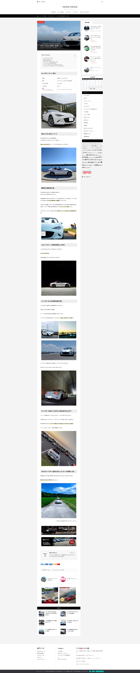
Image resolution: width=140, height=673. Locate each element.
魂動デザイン (89, 167)
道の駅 (86, 167)
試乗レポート (91, 165)
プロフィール (72, 552)
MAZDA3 (84, 145)
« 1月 (90, 88)
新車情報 (85, 125)
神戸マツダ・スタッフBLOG (88, 128)
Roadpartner (39, 657)
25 (98, 85)
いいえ (93, 671)
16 (92, 83)
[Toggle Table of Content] (74, 55)
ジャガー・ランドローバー (41, 659)
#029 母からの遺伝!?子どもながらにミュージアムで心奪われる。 (96, 37)
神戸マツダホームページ (41, 651)
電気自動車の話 (86, 136)
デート (94, 148)
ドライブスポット (88, 150)
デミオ (92, 148)
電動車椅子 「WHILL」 (87, 133)
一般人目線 (99, 152)
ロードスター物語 (54, 47)
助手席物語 (86, 122)
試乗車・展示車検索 (40, 653)
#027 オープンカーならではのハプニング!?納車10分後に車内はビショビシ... (96, 58)
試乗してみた (86, 165)
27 (83, 86)
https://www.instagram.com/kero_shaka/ (64, 89)
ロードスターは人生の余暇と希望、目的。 (50, 63)
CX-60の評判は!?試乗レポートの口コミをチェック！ (85, 655)
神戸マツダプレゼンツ (92, 160)
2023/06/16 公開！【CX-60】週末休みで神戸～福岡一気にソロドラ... (96, 28)
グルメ (87, 148)
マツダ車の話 (86, 111)
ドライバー (98, 148)
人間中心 (96, 155)
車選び (83, 167)
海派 (94, 157)
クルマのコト (86, 103)
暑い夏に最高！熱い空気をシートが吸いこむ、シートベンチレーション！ (88, 658)
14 (86, 83)
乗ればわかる (86, 120)
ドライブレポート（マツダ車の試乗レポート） (91, 109)
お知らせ (97, 70)
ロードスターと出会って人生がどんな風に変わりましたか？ (53, 64)
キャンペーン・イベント (87, 100)
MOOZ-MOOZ (70, 7)
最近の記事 (87, 22)
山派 (89, 157)
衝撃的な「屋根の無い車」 (47, 60)
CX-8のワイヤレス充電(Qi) (80, 661)
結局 (89, 162)
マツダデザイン (90, 152)
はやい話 (93, 146)
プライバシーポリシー (99, 671)
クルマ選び (84, 148)
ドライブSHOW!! (86, 106)
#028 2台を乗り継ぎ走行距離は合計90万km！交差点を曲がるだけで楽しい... (96, 48)
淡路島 (96, 157)
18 (98, 83)
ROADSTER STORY (48, 47)
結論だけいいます (95, 162)
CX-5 (89, 143)
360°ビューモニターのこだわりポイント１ (83, 664)
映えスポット (91, 157)
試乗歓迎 (96, 165)
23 (92, 85)
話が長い (100, 165)
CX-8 (92, 143)
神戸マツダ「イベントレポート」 (63, 653)
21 (86, 85)
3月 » (94, 88)
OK (90, 671)
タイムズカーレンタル (40, 655)
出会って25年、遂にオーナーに (48, 59)
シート (90, 148)
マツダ (94, 150)
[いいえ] (138, 671)
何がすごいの (100, 155)
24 (95, 85)
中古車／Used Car (87, 117)
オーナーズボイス (87, 95)
